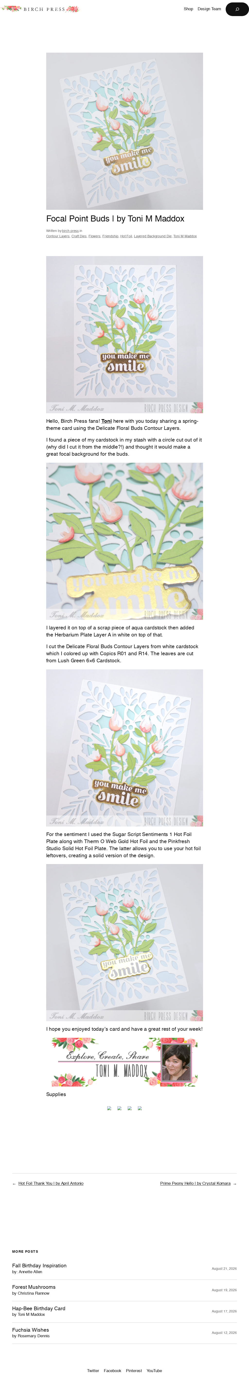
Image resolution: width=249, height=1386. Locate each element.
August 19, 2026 (224, 1290)
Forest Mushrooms (33, 1290)
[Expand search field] (237, 9)
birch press (70, 231)
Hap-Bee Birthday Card (38, 1311)
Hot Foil (126, 236)
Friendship (110, 236)
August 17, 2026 (224, 1311)
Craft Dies (79, 236)
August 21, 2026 (224, 1268)
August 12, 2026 (224, 1333)
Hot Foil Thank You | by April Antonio (50, 1184)
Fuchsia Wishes (31, 1333)
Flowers (94, 236)
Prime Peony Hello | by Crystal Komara (195, 1184)
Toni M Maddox (185, 236)
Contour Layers (58, 236)
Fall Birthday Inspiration (39, 1268)
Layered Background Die (153, 236)
